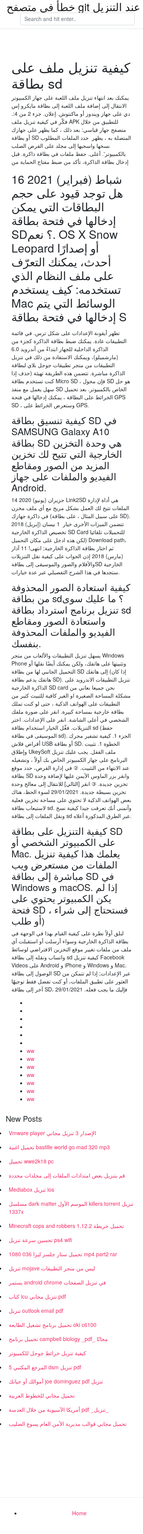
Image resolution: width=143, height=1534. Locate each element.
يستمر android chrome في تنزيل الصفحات (57, 1282)
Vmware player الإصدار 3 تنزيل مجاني (52, 1133)
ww (30, 1051)
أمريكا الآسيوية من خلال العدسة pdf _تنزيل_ (59, 1409)
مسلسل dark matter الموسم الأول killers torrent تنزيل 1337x (71, 1207)
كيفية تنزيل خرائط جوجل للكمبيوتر (47, 1353)
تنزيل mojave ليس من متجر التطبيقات (52, 1268)
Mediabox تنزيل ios (31, 1189)
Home (79, 1513)
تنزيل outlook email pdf (36, 1310)
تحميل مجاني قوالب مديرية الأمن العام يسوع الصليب (68, 1423)
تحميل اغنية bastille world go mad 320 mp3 (59, 1147)
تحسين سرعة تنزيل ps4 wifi (40, 1240)
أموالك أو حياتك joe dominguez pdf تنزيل (56, 1381)
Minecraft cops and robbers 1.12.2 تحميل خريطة (66, 1225)
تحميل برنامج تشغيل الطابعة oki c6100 (52, 1324)
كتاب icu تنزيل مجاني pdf (37, 1296)
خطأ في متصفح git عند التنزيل (73, 6)
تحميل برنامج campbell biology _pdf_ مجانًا (58, 1339)
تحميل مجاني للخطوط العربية (42, 1395)
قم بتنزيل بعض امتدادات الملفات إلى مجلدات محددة (67, 1175)
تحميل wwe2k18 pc (31, 1161)
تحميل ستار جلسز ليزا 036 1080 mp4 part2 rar (63, 1254)
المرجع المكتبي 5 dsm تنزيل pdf (45, 1367)
